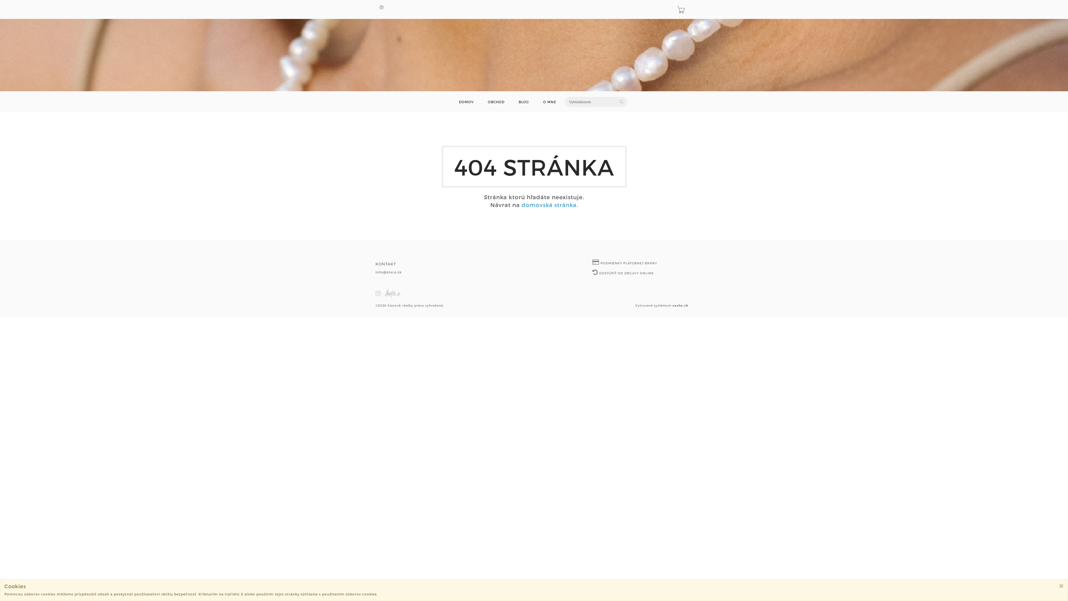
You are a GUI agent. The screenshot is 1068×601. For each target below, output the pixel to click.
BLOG (524, 102)
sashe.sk (680, 305)
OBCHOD (496, 102)
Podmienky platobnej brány (628, 263)
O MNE (549, 102)
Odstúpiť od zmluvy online (626, 273)
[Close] (1061, 586)
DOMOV (466, 102)
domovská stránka (549, 204)
